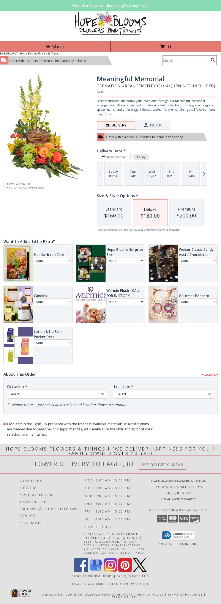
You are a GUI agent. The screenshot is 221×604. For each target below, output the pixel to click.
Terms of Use (124, 597)
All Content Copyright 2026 (67, 594)
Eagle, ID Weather (87, 584)
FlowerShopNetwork (113, 594)
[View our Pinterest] (125, 571)
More (102, 115)
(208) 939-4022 (184, 499)
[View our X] (140, 571)
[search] (213, 60)
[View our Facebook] (81, 571)
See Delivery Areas (162, 464)
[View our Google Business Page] (96, 571)
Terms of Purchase (185, 594)
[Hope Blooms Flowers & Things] (110, 35)
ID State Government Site (127, 584)
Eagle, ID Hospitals (133, 576)
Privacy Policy (150, 594)
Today (141, 157)
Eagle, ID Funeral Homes (92, 576)
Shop (58, 46)
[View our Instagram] (110, 571)
